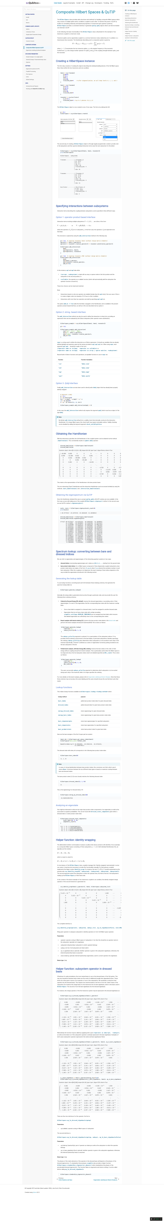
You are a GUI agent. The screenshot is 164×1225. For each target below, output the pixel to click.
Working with (35, 88)
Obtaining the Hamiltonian (131, 22)
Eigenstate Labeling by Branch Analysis (36, 50)
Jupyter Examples (69, 3)
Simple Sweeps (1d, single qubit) (34, 56)
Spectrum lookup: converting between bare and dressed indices (132, 27)
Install (78, 3)
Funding (106, 3)
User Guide (58, 3)
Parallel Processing (31, 71)
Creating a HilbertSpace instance (131, 14)
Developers (98, 3)
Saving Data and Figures (32, 86)
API (83, 3)
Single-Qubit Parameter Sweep (33, 34)
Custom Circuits (30, 41)
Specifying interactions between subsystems (130, 19)
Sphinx (35, 1192)
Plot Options (29, 74)
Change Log (89, 3)
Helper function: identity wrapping (131, 32)
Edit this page (131, 40)
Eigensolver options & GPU (33, 68)
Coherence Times (30, 31)
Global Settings (30, 79)
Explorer (28, 62)
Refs (112, 3)
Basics (27, 22)
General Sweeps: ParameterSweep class (36, 59)
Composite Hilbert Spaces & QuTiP (35, 47)
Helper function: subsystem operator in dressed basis (132, 36)
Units (27, 76)
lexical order (112, 620)
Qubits (27, 29)
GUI (27, 20)
